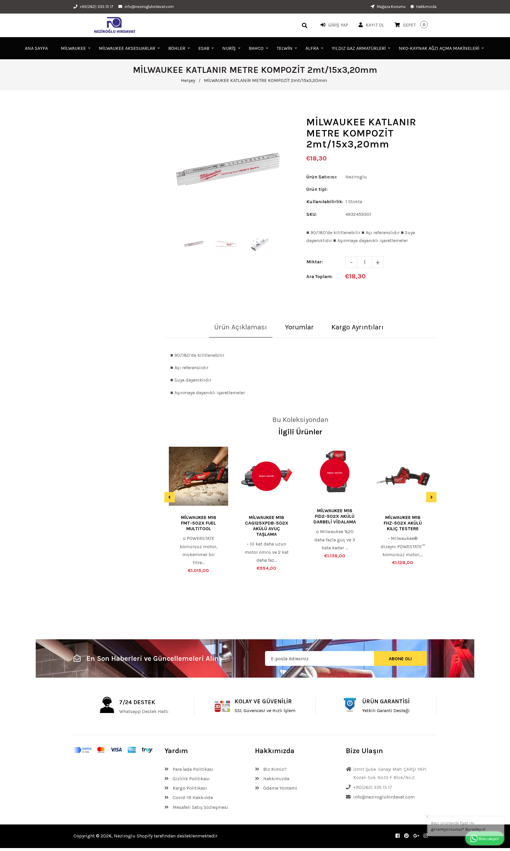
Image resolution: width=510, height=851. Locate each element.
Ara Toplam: (319, 276)
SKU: (311, 214)
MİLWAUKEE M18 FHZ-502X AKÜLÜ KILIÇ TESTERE (403, 523)
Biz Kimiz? (274, 769)
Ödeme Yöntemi (279, 788)
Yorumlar (299, 327)
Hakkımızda (426, 6)
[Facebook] (397, 836)
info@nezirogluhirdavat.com (149, 6)
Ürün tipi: (317, 189)
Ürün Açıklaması (240, 327)
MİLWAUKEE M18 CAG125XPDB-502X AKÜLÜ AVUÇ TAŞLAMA (266, 526)
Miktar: (314, 261)
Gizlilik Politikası (190, 778)
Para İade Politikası (192, 769)
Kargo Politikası (189, 788)
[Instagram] (426, 836)
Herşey (188, 80)
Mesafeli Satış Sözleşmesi (199, 807)
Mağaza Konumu (391, 6)
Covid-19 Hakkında (192, 797)
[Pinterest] (406, 836)
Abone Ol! (400, 658)
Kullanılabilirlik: (324, 201)
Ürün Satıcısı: (321, 177)
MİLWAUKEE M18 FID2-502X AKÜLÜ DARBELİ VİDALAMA (334, 516)
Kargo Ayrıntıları (357, 327)
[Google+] (416, 836)
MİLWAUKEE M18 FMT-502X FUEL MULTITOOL (198, 523)
